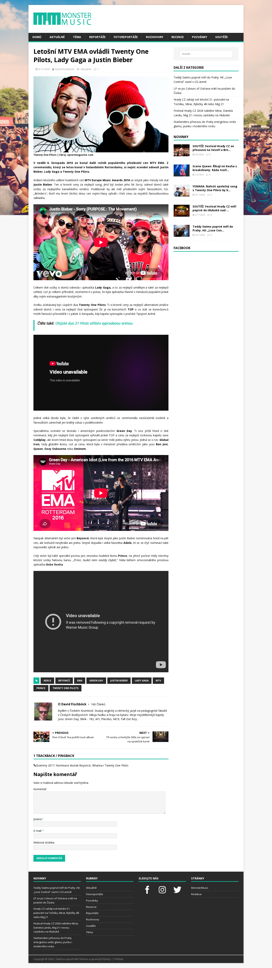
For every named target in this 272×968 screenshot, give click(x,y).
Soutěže (221, 37)
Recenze (177, 37)
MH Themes (81, 959)
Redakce (196, 894)
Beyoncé (64, 680)
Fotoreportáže (126, 37)
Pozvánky (199, 37)
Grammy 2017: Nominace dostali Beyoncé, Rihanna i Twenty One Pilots (82, 765)
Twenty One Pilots (65, 688)
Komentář (40, 789)
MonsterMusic (199, 888)
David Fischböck (64, 69)
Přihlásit (118, 959)
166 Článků (98, 704)
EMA (79, 680)
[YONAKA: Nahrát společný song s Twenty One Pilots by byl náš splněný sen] (182, 194)
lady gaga (142, 680)
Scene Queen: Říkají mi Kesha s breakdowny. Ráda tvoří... (215, 168)
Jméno (37, 819)
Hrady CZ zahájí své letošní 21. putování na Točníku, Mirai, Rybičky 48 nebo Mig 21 (56, 913)
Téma (77, 37)
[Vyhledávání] (206, 54)
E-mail (37, 831)
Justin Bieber (119, 680)
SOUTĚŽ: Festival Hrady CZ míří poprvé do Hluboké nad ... (214, 208)
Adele (47, 680)
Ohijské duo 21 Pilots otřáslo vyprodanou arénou (94, 323)
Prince (40, 688)
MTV (158, 680)
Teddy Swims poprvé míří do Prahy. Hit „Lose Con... (213, 228)
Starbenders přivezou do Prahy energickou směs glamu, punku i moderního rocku (52, 942)
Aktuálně (57, 37)
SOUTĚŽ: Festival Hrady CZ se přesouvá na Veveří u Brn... (213, 148)
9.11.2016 (44, 69)
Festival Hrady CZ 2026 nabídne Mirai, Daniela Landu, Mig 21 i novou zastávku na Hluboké (55, 928)
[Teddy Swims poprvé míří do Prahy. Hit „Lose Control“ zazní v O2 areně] (182, 234)
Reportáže (97, 37)
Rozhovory (154, 37)
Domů (36, 37)
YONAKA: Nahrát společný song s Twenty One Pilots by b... (215, 188)
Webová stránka (43, 842)
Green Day (96, 680)
